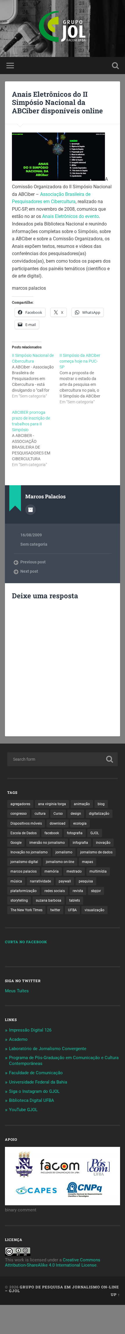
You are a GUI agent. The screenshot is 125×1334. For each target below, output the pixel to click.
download (57, 823)
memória (51, 871)
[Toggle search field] (115, 65)
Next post (29, 571)
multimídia (98, 871)
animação (82, 804)
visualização (94, 910)
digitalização (99, 814)
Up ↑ (115, 1294)
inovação (103, 843)
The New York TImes (26, 910)
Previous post (33, 562)
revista (78, 891)
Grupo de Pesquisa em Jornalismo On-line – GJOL (62, 1289)
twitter (55, 910)
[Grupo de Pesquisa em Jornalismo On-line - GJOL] (62, 28)
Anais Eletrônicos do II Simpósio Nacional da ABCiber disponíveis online (57, 102)
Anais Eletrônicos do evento (70, 216)
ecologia (80, 823)
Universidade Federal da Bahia (38, 1082)
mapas (87, 862)
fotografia (75, 833)
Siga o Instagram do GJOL (34, 1091)
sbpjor (96, 891)
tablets (74, 900)
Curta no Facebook (26, 941)
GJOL (94, 833)
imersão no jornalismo (47, 843)
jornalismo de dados (96, 852)
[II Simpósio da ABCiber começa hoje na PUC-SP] (83, 378)
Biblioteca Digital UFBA (31, 1100)
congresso (18, 814)
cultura (40, 814)
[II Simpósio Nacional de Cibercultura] (36, 375)
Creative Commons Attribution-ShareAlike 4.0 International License (52, 1262)
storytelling (19, 900)
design (76, 814)
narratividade (40, 881)
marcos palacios (23, 871)
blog (101, 804)
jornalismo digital (24, 862)
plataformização (23, 891)
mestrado (74, 871)
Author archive (30, 509)
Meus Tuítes (17, 990)
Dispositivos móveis (26, 823)
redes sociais (54, 891)
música (16, 881)
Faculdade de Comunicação (36, 1072)
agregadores (20, 804)
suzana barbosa (48, 900)
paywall (65, 881)
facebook (51, 833)
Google (16, 843)
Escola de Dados (23, 833)
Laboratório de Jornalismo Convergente (47, 1048)
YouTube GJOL (23, 1109)
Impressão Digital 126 (30, 1030)
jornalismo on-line (60, 862)
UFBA (72, 910)
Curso (58, 814)
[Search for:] (62, 759)
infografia (80, 843)
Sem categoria (33, 544)
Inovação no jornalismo (29, 852)
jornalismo (64, 852)
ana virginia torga (52, 804)
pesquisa (86, 881)
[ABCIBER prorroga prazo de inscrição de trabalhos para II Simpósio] (36, 438)
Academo (18, 1039)
